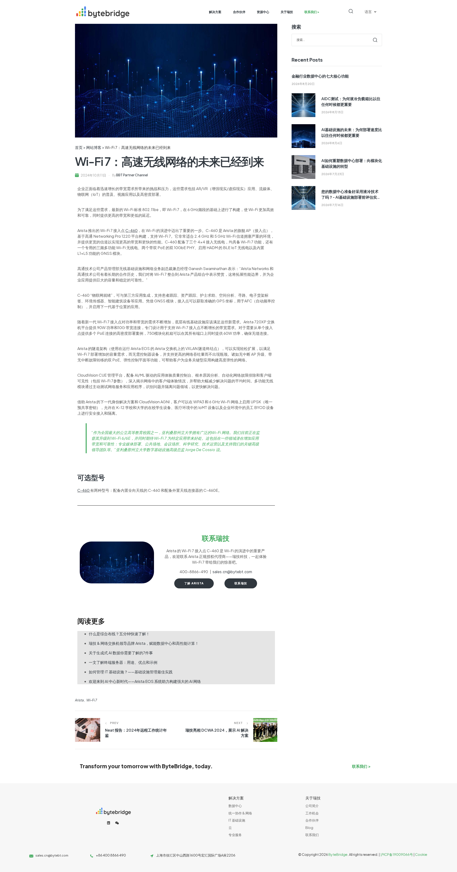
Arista (79, 700)
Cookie (421, 854)
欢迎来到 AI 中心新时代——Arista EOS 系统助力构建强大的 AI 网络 (145, 681)
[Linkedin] (108, 823)
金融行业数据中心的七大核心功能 (320, 76)
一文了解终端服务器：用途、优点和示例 (123, 662)
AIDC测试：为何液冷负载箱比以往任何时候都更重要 (350, 101)
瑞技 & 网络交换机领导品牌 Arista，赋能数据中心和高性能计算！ (144, 643)
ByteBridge (338, 854)
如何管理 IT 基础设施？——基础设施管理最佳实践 (131, 671)
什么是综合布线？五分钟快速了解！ (119, 633)
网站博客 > (95, 147)
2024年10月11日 (93, 175)
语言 (368, 12)
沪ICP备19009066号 (396, 854)
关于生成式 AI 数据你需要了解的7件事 (121, 652)
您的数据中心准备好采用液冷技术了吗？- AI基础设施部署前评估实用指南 (351, 194)
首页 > (80, 147)
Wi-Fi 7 (91, 700)
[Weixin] (117, 823)
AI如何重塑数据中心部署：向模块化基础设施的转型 (351, 163)
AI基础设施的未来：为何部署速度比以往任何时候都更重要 (351, 132)
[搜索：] (337, 39)
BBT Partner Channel (132, 175)
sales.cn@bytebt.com (232, 571)
